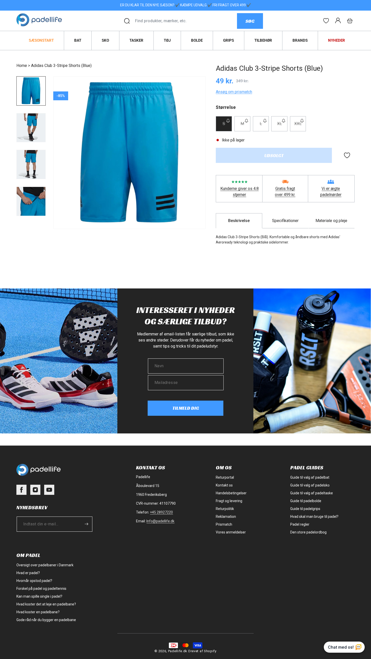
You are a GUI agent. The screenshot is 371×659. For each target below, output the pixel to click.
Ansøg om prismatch (234, 91)
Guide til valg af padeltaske (311, 493)
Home (21, 65)
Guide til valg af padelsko (310, 485)
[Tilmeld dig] (86, 524)
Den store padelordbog (308, 532)
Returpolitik (225, 509)
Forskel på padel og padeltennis (41, 589)
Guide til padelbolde (305, 501)
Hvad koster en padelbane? (38, 612)
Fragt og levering (229, 501)
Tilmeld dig (185, 408)
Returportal (225, 477)
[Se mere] (326, 20)
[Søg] (127, 21)
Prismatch (224, 524)
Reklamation (226, 517)
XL (282, 126)
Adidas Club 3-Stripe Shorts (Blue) (61, 65)
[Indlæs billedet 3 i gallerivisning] (31, 164)
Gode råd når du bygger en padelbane (46, 620)
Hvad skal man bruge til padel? (314, 517)
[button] (350, 20)
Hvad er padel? (28, 573)
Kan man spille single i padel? (39, 596)
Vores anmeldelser (231, 532)
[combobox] (186, 21)
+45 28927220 (161, 512)
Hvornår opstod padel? (34, 581)
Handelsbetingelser (231, 493)
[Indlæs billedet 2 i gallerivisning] (31, 127)
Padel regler (299, 524)
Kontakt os (224, 485)
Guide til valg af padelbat (309, 477)
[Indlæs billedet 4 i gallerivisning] (31, 201)
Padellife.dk (177, 651)
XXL (300, 126)
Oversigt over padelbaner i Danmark (44, 565)
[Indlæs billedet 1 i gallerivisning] (31, 91)
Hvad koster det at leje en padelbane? (46, 604)
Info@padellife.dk (160, 521)
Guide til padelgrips (305, 509)
